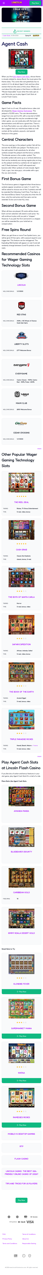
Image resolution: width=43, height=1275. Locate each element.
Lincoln (21, 285)
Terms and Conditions (10, 1243)
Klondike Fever (21, 984)
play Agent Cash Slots (21, 76)
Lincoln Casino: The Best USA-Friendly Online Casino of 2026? (21, 1172)
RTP (21, 1146)
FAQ (4, 1234)
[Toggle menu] (4, 3)
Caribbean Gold (21, 892)
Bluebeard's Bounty (21, 852)
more (39, 449)
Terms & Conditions (29, 1234)
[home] (17, 4)
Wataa (21, 1073)
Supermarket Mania (21, 1028)
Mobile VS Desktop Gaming (21, 1134)
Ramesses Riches (21, 1117)
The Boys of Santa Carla (21, 597)
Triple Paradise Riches (21, 739)
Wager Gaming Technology (22, 111)
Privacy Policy (7, 1239)
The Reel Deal (21, 502)
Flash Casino (21, 1159)
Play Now (35, 3)
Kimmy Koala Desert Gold (21, 933)
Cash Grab (21, 549)
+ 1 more (35, 745)
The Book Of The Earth (21, 692)
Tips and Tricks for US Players (21, 1183)
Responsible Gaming (29, 1243)
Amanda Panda (21, 811)
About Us (25, 1239)
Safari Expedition (21, 644)
